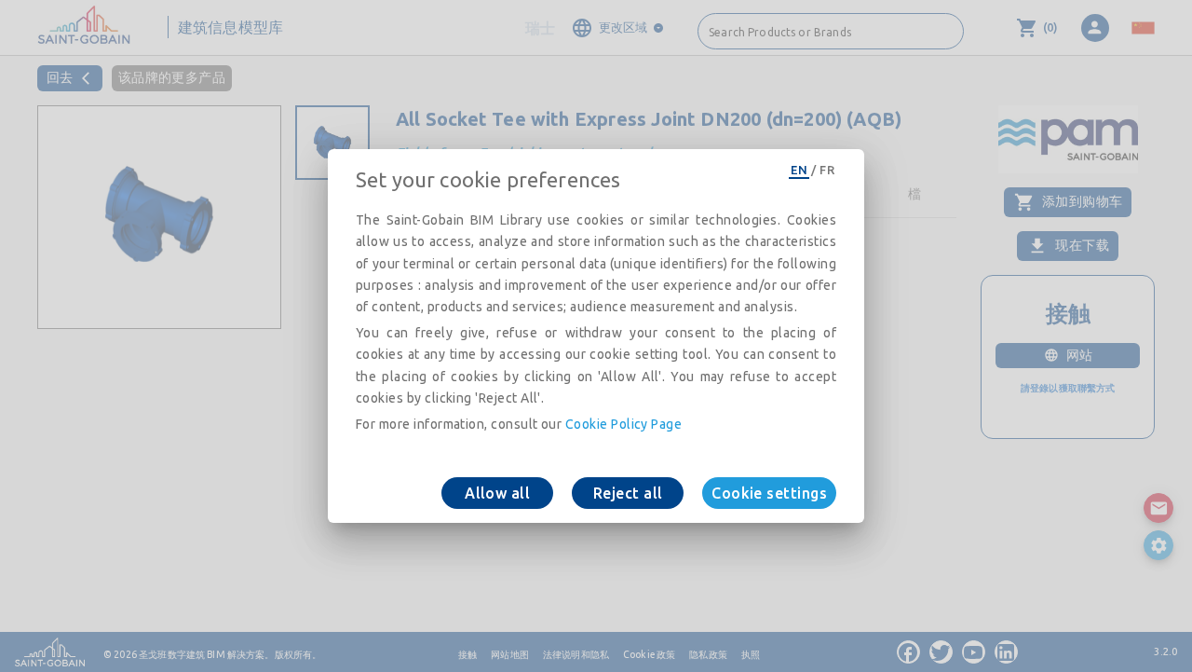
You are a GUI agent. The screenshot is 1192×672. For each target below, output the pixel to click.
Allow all (497, 493)
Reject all (628, 493)
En (799, 169)
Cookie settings (769, 493)
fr (827, 169)
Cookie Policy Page (623, 424)
